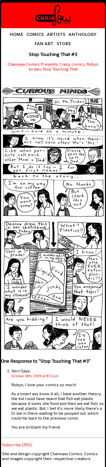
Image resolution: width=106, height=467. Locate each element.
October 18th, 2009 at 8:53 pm (34, 376)
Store (64, 43)
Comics (35, 34)
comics (78, 64)
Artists (56, 34)
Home (16, 34)
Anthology (82, 34)
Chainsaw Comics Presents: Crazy (39, 64)
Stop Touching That (60, 68)
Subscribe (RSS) (17, 444)
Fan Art (44, 43)
